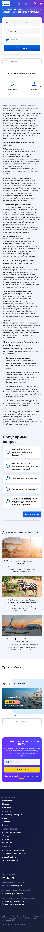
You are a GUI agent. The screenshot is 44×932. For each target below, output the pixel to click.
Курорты (6, 811)
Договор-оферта (10, 860)
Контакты (6, 807)
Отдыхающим (9, 829)
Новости (6, 804)
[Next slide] (40, 86)
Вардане (20, 9)
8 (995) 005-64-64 (14, 904)
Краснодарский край (12, 815)
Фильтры (13, 61)
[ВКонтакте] (3, 878)
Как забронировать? (11, 832)
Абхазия (6, 822)
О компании (7, 800)
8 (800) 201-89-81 (14, 893)
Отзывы (5, 836)
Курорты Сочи (8, 9)
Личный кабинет (9, 857)
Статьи (5, 839)
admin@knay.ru (13, 885)
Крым (4, 818)
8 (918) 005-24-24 (14, 901)
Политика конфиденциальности (16, 925)
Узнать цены (22, 48)
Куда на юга (8, 797)
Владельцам (8, 847)
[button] (15, 715)
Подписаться (22, 769)
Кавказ (5, 825)
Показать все (22, 721)
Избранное (7, 843)
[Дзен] (8, 878)
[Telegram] (13, 878)
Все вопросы (32, 514)
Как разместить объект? (13, 850)
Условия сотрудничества (14, 854)
